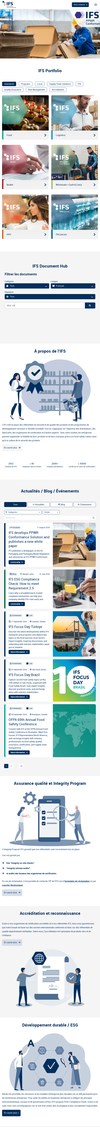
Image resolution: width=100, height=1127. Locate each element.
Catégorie (9, 281)
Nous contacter (79, 4)
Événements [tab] (86, 504)
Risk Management (36, 89)
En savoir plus (10, 448)
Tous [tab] (15, 504)
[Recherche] (90, 305)
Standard (9, 292)
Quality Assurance (12, 89)
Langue (54, 281)
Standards (9, 83)
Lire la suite (15, 562)
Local (39, 83)
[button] (4, 34)
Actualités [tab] (39, 504)
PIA (79, 83)
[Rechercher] (93, 518)
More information (18, 652)
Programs (25, 83)
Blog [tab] (63, 504)
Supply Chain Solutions (60, 83)
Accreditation (58, 89)
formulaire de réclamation (77, 881)
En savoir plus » (11, 1113)
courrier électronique (12, 885)
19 (21, 766)
